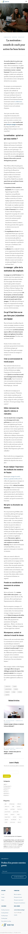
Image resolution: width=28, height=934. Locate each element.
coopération (18, 806)
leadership (16, 689)
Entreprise (14, 37)
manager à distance (7, 817)
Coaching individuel (4, 912)
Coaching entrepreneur (5, 909)
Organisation (7, 722)
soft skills (6, 822)
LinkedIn (15, 915)
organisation (7, 694)
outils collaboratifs (13, 819)
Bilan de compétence (17, 894)
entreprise (14, 686)
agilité (5, 804)
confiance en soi (8, 686)
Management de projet (18, 897)
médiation (20, 817)
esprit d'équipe (12, 809)
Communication (7, 37)
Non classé (12, 749)
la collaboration (18, 102)
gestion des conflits (15, 811)
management (7, 692)
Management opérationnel (18, 900)
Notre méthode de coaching (6, 921)
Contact (2, 900)
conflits (13, 806)
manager (14, 692)
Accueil (2, 894)
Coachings (3, 906)
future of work (19, 809)
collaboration (19, 804)
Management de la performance (19, 902)
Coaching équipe (4, 918)
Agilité (5, 784)
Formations (16, 890)
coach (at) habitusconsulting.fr (19, 909)
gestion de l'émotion (8, 689)
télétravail (19, 822)
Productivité (21, 37)
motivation (19, 692)
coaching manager (11, 804)
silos (19, 819)
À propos (2, 897)
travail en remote (12, 822)
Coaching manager (10, 720)
